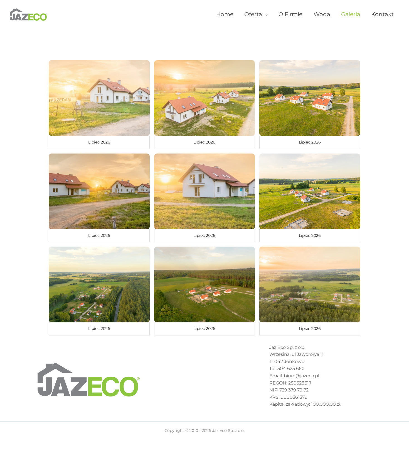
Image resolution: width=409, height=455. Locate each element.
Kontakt (382, 14)
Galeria (350, 14)
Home (224, 14)
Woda (322, 14)
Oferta (253, 14)
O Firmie (290, 14)
